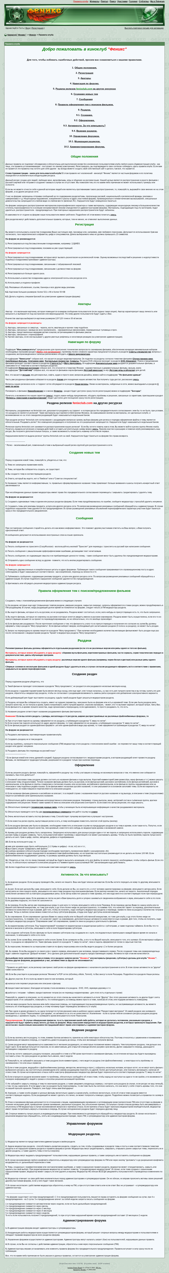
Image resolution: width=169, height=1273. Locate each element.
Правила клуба (80, 1)
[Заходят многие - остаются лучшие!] (39, 15)
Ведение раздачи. (86, 131)
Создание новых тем (86, 94)
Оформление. (87, 120)
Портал (104, 1)
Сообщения (86, 99)
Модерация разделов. (87, 141)
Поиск (113, 1)
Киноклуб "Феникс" (16, 35)
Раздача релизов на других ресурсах (86, 88)
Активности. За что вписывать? (87, 125)
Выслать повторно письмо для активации (144, 28)
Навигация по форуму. (86, 83)
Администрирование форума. (87, 146)
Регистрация (38, 28)
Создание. (87, 115)
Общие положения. (86, 67)
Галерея (133, 1)
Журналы (94, 1)
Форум (32, 35)
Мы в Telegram (157, 1)
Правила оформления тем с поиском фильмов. (86, 104)
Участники (122, 1)
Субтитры (144, 1)
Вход (28, 28)
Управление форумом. (86, 136)
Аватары (86, 78)
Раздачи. (86, 109)
